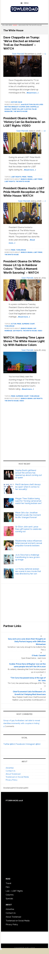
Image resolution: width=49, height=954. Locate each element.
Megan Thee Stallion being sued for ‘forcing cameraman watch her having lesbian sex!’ (28, 500)
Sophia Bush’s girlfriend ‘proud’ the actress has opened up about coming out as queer (28, 474)
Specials (9, 898)
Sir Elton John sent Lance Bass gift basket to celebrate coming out (28, 529)
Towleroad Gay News (24, 9)
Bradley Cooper (18, 107)
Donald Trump (11, 109)
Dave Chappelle (32, 107)
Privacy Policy (11, 780)
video (40, 331)
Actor (13, 324)
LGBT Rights (16, 177)
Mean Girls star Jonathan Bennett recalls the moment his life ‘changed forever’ (28, 515)
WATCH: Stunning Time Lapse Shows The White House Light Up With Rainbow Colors (24, 341)
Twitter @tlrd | (9, 744)
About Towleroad (13, 774)
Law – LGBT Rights (14, 891)
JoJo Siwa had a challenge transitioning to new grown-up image (27, 557)
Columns (10, 895)
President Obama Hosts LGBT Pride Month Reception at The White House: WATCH (24, 191)
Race (20, 102)
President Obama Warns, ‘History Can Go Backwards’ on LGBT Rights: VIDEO (24, 121)
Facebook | (21, 744)
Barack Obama (27, 179)
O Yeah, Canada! (39, 655)
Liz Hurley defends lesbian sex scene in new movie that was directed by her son (28, 571)
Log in (32, 948)
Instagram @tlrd (33, 744)
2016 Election (27, 104)
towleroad (21, 250)
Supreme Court (28, 324)
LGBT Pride (37, 179)
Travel (30, 177)
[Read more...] (32, 93)
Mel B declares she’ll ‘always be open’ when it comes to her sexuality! (28, 486)
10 (45, 131)
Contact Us (10, 771)
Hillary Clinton (24, 109)
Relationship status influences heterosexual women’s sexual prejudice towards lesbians (28, 543)
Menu (26, 3)
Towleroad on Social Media (17, 777)
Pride (24, 177)
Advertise (10, 768)
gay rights (17, 331)
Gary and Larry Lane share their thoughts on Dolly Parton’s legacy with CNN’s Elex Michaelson (27, 641)
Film (8, 887)
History (14, 102)
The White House (20, 111)
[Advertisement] (24, 432)
